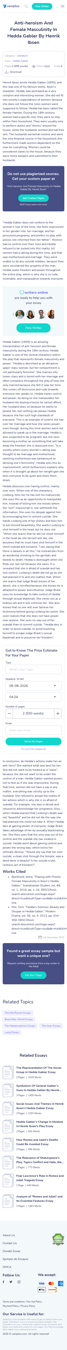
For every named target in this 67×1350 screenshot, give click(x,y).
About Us (9, 1235)
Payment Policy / (11, 1306)
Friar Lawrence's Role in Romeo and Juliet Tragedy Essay (40, 1178)
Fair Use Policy (34, 1301)
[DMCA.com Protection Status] (58, 1239)
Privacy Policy (28, 1306)
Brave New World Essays (19, 1019)
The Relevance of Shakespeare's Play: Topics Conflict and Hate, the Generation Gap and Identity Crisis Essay (39, 1160)
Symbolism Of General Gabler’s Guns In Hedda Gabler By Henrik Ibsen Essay (37, 1088)
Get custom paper (33, 198)
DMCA (7, 1267)
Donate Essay (11, 1251)
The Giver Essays (51, 1026)
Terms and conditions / (14, 1301)
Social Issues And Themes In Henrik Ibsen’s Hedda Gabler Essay (40, 1106)
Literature (22, 55)
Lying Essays (12, 1032)
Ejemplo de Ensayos (15, 1259)
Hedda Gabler (20, 61)
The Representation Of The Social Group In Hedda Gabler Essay (38, 1070)
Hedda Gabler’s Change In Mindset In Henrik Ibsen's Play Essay (39, 1124)
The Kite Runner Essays (18, 1013)
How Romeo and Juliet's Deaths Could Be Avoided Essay (37, 1142)
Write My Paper (33, 741)
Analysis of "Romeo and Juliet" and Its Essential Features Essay (39, 1199)
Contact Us (10, 1243)
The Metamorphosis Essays (20, 1026)
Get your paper (33, 975)
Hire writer (42, 6)
